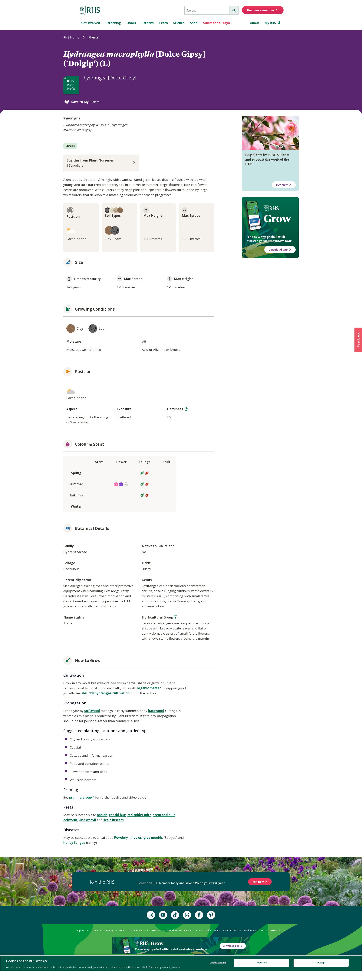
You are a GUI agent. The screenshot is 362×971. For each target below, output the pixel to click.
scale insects (113, 820)
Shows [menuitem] (131, 23)
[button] (358, 340)
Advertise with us (232, 930)
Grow (277, 218)
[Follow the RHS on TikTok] (175, 915)
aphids (102, 815)
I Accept (321, 962)
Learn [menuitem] (163, 23)
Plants (93, 37)
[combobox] (207, 10)
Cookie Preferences (138, 930)
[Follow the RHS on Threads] (187, 915)
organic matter (149, 688)
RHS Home (71, 37)
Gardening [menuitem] (113, 23)
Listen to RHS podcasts (273, 930)
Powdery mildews (128, 837)
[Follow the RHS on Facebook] (199, 915)
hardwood (156, 711)
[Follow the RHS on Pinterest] (211, 915)
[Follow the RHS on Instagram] (151, 915)
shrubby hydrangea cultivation (105, 693)
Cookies (120, 930)
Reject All (262, 962)
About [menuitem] (254, 23)
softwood (92, 711)
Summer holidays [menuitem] (216, 23)
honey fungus (74, 842)
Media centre (251, 930)
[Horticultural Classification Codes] (175, 617)
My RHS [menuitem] (271, 23)
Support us (82, 930)
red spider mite (139, 815)
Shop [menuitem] (193, 23)
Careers (198, 930)
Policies (156, 930)
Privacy (109, 930)
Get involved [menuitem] (90, 23)
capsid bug (117, 815)
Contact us (97, 930)
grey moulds (153, 837)
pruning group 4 (81, 797)
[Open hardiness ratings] (186, 409)
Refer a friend (213, 930)
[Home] (89, 10)
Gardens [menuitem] (147, 23)
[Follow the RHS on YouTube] (163, 915)
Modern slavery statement (177, 930)
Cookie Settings (218, 962)
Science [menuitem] (178, 23)
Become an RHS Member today (181, 883)
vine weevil (87, 820)
